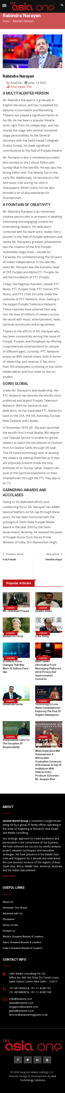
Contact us (9, 930)
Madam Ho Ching (13, 636)
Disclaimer (9, 919)
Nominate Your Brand (15, 907)
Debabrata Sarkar (13, 704)
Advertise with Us (12, 913)
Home (6, 21)
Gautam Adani (43, 611)
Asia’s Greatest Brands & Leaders (22, 942)
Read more (9, 876)
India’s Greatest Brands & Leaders (22, 948)
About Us (8, 901)
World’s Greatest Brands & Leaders (23, 936)
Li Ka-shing (42, 636)
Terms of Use (10, 924)
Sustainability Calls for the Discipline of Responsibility (16, 743)
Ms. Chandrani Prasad (16, 611)
